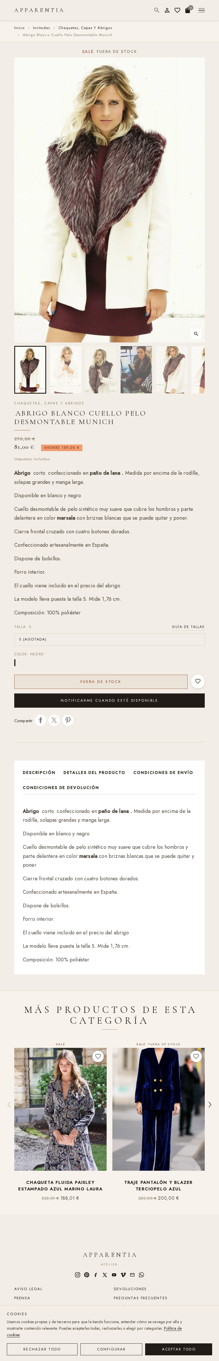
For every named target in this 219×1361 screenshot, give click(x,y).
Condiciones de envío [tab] (163, 772)
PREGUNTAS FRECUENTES (140, 1298)
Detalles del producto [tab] (94, 772)
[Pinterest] (86, 1274)
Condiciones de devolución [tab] (61, 787)
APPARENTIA (39, 10)
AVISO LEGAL (28, 1289)
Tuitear (54, 720)
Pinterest (68, 720)
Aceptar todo (179, 1349)
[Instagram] (77, 1274)
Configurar (111, 1349)
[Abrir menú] (201, 10)
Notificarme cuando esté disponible (109, 700)
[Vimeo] (123, 1274)
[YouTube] (114, 1274)
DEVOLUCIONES (130, 1289)
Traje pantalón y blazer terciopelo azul (158, 1185)
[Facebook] (95, 1274)
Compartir (40, 720)
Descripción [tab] (39, 772)
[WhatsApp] (141, 1274)
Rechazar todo (42, 1349)
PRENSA (22, 1298)
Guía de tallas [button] (188, 626)
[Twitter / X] (105, 1274)
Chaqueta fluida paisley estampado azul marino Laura (60, 1185)
